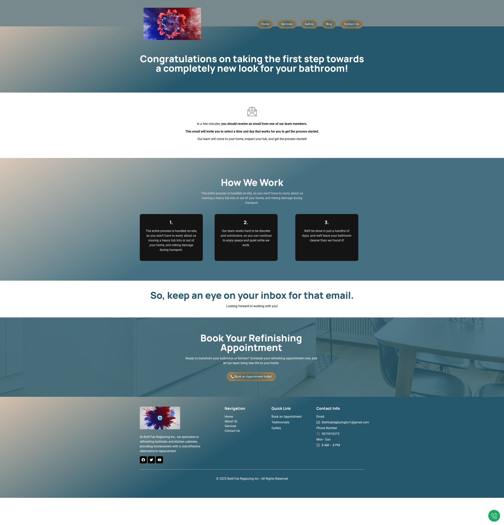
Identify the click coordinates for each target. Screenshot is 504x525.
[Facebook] (143, 459)
